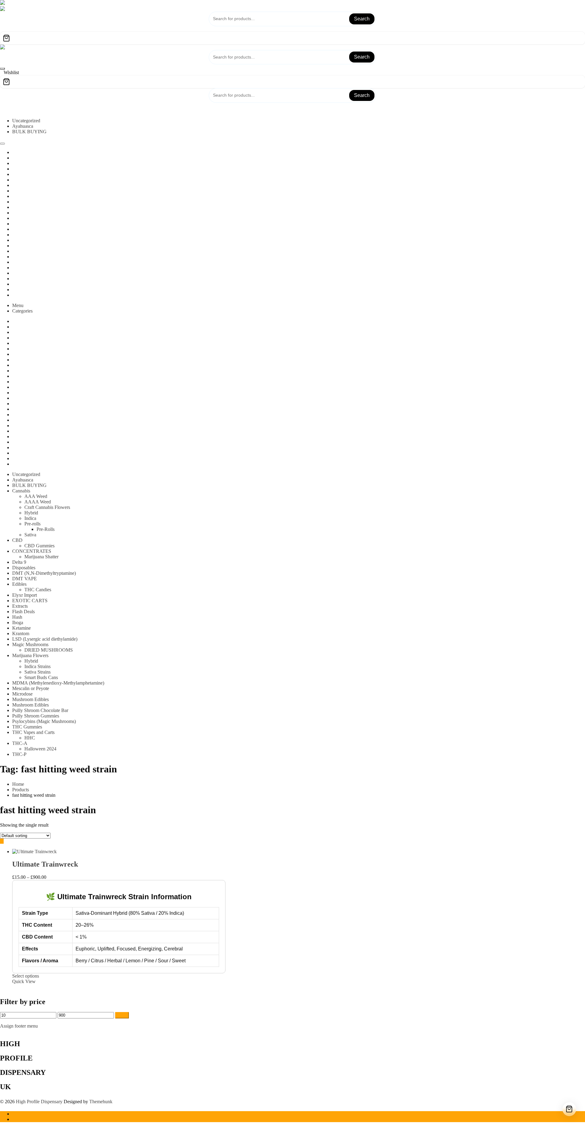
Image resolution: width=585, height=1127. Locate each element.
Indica (30, 518)
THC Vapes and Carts (33, 732)
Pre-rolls (32, 523)
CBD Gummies (39, 545)
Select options (25, 976)
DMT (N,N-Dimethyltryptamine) (44, 573)
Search (362, 18)
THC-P (19, 754)
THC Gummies (27, 726)
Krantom (20, 633)
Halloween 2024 (40, 748)
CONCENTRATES (31, 551)
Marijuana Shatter (41, 556)
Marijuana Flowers (30, 655)
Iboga (17, 622)
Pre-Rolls (46, 529)
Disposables (23, 567)
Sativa (30, 534)
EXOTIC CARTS (30, 600)
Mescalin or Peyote (30, 688)
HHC (29, 737)
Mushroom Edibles (30, 699)
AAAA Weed (37, 501)
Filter (122, 1015)
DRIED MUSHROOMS (48, 650)
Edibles (19, 584)
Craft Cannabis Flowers (47, 507)
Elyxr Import (24, 595)
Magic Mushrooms (30, 644)
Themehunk (100, 1101)
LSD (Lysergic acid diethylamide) (44, 639)
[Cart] (292, 38)
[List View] (5, 841)
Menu (17, 305)
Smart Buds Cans (41, 677)
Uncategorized (26, 120)
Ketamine (21, 628)
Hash (17, 617)
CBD (17, 540)
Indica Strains (37, 666)
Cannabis (21, 490)
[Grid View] (2, 841)
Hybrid (31, 512)
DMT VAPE (24, 578)
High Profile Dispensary (39, 1101)
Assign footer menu (19, 1026)
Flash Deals (23, 611)
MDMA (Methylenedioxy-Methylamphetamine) (58, 682)
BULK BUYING (29, 131)
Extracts (20, 606)
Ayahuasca (22, 126)
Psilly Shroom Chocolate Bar (40, 710)
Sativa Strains (37, 671)
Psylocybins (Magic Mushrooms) (44, 721)
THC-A (19, 743)
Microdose (22, 693)
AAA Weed (35, 496)
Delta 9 (19, 562)
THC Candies (37, 589)
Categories (22, 310)
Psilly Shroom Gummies (35, 715)
